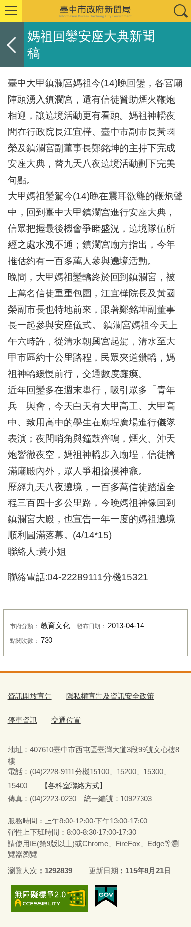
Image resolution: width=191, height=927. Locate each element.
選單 (11, 11)
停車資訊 (22, 720)
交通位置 (66, 720)
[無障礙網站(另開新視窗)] (49, 898)
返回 (12, 44)
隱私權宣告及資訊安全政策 (110, 696)
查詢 (180, 11)
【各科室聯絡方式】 (74, 785)
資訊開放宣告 (30, 696)
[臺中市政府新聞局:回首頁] (95, 11)
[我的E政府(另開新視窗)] (106, 896)
